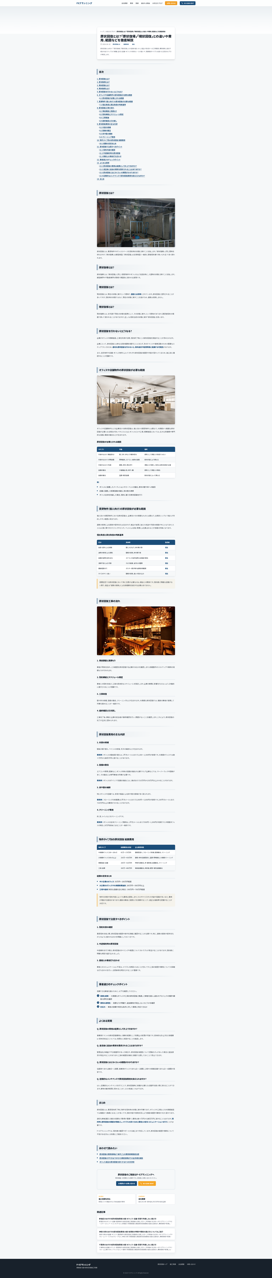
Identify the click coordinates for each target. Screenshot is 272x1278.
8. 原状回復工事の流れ (105, 108)
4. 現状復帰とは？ (103, 88)
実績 (137, 3)
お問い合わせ (171, 3)
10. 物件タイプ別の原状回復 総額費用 (111, 140)
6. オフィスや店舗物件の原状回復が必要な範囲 (114, 95)
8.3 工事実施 (104, 117)
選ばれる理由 (145, 3)
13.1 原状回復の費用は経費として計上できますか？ (118, 166)
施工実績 (173, 1264)
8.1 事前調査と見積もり (108, 111)
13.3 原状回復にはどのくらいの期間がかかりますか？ (118, 172)
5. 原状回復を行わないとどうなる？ (110, 91)
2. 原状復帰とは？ (103, 82)
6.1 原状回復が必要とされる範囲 (111, 98)
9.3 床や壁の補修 (105, 133)
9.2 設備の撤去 (105, 130)
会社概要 (125, 3)
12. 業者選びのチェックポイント (108, 159)
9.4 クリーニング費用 (107, 137)
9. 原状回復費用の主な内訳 (107, 124)
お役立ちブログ (157, 3)
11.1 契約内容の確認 (107, 150)
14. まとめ (100, 179)
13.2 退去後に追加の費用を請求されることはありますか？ (120, 169)
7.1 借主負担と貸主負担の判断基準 (112, 104)
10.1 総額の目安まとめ (107, 143)
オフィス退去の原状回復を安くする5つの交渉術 (116, 1162)
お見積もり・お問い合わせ (126, 1183)
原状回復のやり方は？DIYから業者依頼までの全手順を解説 (121, 1158)
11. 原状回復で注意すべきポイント (109, 146)
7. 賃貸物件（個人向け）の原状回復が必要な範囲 (115, 101)
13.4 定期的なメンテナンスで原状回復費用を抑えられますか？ (122, 175)
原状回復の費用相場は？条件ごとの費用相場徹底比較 (119, 1154)
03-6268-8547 (189, 3)
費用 (131, 3)
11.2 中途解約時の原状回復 (109, 153)
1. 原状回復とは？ (103, 79)
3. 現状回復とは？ (103, 85)
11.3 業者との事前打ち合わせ (110, 156)
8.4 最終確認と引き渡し (108, 121)
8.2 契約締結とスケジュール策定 (111, 114)
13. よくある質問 (103, 163)
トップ (102, 31)
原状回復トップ (162, 1264)
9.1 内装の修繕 (105, 127)
